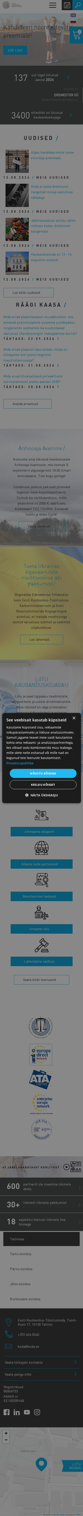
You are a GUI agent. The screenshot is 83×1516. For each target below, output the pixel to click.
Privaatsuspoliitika (19, 763)
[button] (41, 795)
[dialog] (41, 758)
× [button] (73, 718)
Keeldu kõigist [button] (43, 785)
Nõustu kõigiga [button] (43, 773)
